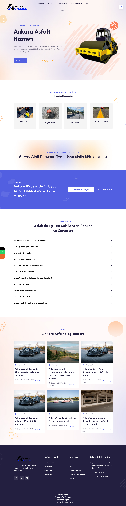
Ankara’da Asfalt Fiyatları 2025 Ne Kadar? (30, 240)
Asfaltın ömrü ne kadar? (23, 253)
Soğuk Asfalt (50, 123)
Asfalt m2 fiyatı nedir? (22, 284)
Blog (71, 467)
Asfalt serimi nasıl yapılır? (24, 272)
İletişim (72, 478)
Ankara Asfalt (21, 365)
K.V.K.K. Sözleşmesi (75, 470)
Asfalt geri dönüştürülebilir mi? (26, 247)
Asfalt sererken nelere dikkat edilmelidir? (30, 265)
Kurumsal (72, 463)
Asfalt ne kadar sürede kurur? (25, 259)
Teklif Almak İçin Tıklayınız (80, 190)
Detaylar (38, 381)
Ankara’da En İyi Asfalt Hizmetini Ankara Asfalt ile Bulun (95, 372)
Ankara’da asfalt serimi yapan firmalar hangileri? (33, 278)
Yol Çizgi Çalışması (101, 121)
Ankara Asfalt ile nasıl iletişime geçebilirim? (31, 303)
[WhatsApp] (2, 252)
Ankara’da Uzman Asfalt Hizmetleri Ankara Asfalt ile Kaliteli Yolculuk (95, 421)
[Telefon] (2, 256)
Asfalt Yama (75, 123)
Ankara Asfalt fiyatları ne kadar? (26, 290)
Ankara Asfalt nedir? (22, 297)
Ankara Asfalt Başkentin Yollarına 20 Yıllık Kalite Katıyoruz (26, 421)
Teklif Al (19, 61)
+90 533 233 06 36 (106, 190)
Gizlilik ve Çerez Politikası (77, 474)
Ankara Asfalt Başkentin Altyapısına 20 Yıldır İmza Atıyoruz (27, 372)
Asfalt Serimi (25, 121)
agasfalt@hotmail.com (100, 476)
